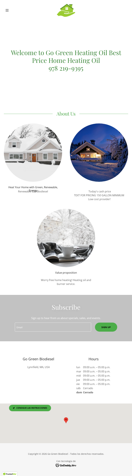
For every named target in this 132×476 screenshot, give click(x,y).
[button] (13, 10)
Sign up (106, 327)
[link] (66, 10)
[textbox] (53, 327)
